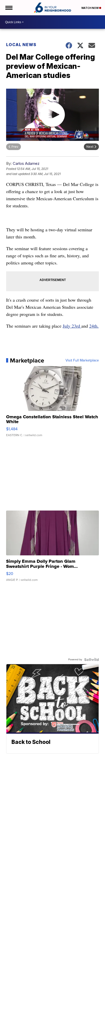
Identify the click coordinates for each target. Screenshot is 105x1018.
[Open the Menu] (8, 7)
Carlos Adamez (26, 163)
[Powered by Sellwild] (91, 659)
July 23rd (72, 326)
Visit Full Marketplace (82, 360)
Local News (21, 44)
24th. (94, 326)
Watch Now (90, 7)
